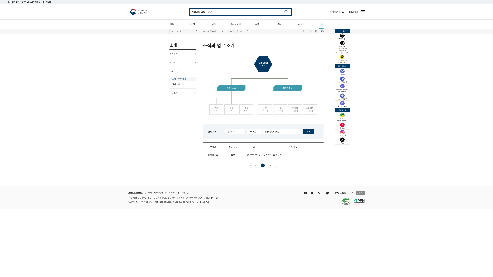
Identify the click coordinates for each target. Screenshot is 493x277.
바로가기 (197, 31)
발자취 (172, 62)
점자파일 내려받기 (316, 31)
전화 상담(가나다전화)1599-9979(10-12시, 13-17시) (342, 49)
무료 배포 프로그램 (172, 192)
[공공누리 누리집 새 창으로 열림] (358, 199)
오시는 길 (184, 192)
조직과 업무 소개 (179, 78)
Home (172, 31)
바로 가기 (360, 193)
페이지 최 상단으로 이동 (334, 250)
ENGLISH (353, 11)
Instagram (312, 193)
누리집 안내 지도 (337, 11)
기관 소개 (173, 54)
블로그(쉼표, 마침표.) (342, 119)
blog (327, 193)
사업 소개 (176, 83)
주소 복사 (304, 31)
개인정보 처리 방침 (135, 192)
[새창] (345, 199)
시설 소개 (173, 92)
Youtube (305, 193)
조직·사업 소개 (176, 71)
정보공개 (148, 192)
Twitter (320, 193)
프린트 (310, 31)
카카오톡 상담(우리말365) (342, 61)
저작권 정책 (158, 192)
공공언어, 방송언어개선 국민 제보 (342, 90)
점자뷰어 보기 (322, 31)
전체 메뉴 (363, 11)
